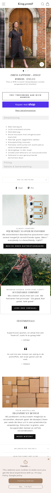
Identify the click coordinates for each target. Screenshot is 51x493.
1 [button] (23, 71)
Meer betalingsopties (25, 110)
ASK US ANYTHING (25, 179)
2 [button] (26, 71)
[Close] (48, 459)
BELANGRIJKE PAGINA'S (25, 448)
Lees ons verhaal (25, 308)
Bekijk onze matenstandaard (25, 246)
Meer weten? (25, 436)
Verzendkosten (31, 82)
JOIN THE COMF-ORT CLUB (25, 456)
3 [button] (28, 71)
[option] (25, 38)
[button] (25, 118)
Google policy (15, 475)
